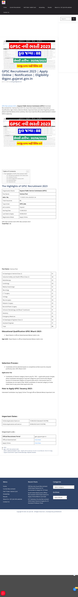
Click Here (38, 440)
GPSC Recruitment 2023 (9, 106)
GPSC (5, 447)
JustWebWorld (57, 511)
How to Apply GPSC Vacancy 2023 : (16, 178)
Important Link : (12, 181)
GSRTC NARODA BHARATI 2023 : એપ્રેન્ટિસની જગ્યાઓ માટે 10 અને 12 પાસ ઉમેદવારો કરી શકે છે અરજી (28, 451)
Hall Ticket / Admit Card (30, 7)
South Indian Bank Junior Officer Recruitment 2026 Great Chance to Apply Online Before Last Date (38, 494)
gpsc (5, 449)
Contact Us (6, 12)
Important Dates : (12, 180)
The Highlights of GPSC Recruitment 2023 (15, 173)
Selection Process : (13, 177)
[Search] (74, 19)
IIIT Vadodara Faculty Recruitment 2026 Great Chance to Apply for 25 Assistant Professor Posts (38, 501)
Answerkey (42, 7)
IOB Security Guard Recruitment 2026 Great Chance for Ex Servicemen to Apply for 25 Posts (38, 488)
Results (50, 7)
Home (5, 7)
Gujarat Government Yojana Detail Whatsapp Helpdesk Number (20, 452)
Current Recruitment (15, 7)
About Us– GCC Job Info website (63, 7)
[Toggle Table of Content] (27, 171)
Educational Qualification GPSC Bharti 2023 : (18, 175)
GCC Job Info (30, 511)
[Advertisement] (29, 26)
